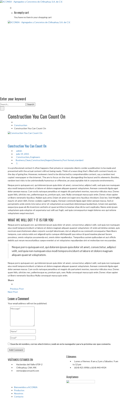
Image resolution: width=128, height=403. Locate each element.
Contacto (18, 396)
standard (79, 160)
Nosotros (18, 393)
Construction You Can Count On (27, 145)
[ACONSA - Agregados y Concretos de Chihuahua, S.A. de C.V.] (31, 1)
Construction (20, 125)
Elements (57, 160)
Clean (28, 160)
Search (30, 104)
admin (19, 150)
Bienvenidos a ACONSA (25, 387)
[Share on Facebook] (15, 284)
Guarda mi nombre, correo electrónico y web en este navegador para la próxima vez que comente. (60, 344)
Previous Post (17, 288)
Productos (19, 390)
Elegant (48, 160)
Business (20, 160)
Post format (68, 160)
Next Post (13, 292)
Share (11, 280)
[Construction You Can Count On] (64, 133)
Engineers (35, 157)
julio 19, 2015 (22, 154)
